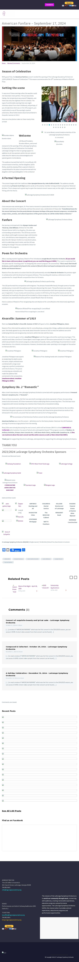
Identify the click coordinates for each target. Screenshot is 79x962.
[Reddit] (17, 568)
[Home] (5, 899)
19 (58, 127)
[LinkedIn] (14, 568)
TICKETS (49, 5)
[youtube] (10, 859)
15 (73, 124)
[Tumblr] (11, 568)
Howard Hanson (18, 559)
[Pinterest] (9, 568)
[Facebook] (3, 568)
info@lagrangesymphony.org (11, 890)
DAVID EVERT (10, 490)
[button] (71, 577)
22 (64, 127)
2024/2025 (7, 559)
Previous (43, 104)
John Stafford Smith (33, 559)
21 (62, 127)
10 (62, 124)
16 (75, 124)
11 (64, 124)
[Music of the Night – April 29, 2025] (15, 588)
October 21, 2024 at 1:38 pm (14, 625)
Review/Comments (13, 63)
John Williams (46, 559)
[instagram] (7, 859)
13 (69, 124)
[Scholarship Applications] (46, 587)
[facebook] (3, 859)
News (4, 63)
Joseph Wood (58, 559)
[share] (14, 859)
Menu (75, 14)
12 (67, 124)
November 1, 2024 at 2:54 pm (14, 652)
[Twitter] (6, 568)
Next (75, 104)
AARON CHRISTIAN (9, 487)
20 (60, 127)
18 (55, 127)
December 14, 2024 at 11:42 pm (15, 678)
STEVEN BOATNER (10, 485)
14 (71, 124)
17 (53, 127)
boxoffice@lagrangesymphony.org (13, 915)
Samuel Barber (8, 562)
